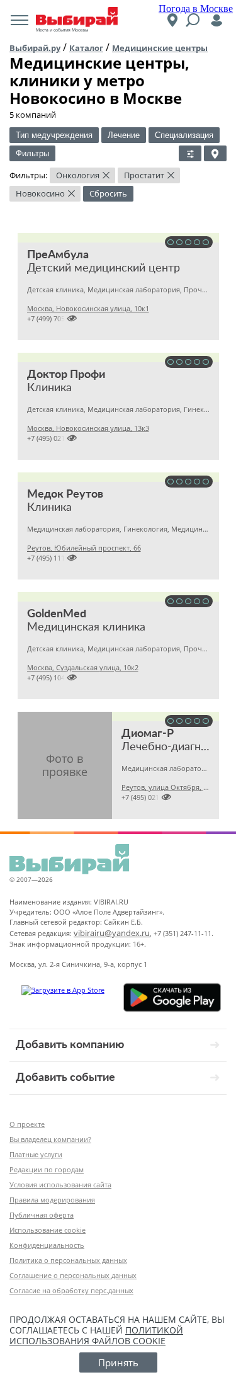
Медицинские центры (160, 48)
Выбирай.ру (34, 48)
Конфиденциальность (46, 1245)
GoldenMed (56, 614)
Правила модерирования (52, 1199)
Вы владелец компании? (50, 1139)
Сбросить (108, 193)
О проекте (27, 1124)
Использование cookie (47, 1230)
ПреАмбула (58, 255)
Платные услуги (35, 1154)
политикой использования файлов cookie (96, 1335)
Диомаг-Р (147, 734)
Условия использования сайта (60, 1184)
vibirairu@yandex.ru (112, 933)
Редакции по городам (46, 1169)
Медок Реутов (65, 494)
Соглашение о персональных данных (73, 1275)
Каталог (86, 48)
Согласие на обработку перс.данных (71, 1290)
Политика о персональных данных (68, 1260)
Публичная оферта (41, 1214)
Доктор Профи (66, 374)
